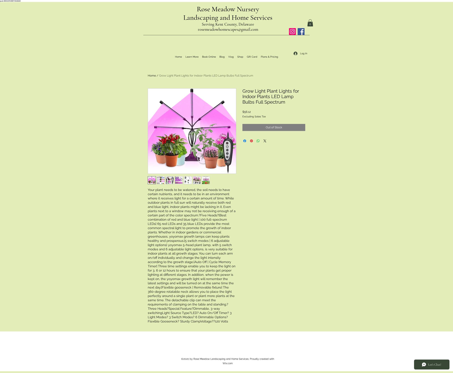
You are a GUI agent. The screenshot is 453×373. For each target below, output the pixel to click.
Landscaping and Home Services (228, 17)
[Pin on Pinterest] (251, 141)
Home (152, 75)
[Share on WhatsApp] (258, 141)
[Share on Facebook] (245, 141)
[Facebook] (301, 31)
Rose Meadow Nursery (228, 9)
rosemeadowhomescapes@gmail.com (228, 29)
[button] (310, 23)
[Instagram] (292, 31)
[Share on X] (265, 141)
